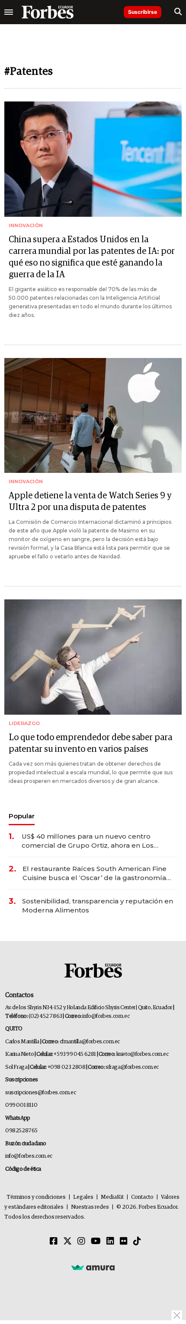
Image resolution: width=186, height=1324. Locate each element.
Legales (83, 1197)
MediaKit (112, 1197)
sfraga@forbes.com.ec (132, 1067)
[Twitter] (67, 1241)
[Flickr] (124, 1241)
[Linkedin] (110, 1241)
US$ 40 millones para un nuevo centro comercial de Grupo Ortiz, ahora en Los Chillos (88, 841)
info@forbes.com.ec (105, 1016)
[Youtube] (96, 1241)
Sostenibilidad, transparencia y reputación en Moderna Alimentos (97, 905)
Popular (22, 816)
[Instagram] (81, 1241)
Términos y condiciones (36, 1197)
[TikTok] (137, 1241)
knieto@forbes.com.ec (142, 1054)
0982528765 (21, 1131)
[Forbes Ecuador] (48, 12)
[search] (178, 12)
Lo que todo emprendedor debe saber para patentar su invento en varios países (90, 743)
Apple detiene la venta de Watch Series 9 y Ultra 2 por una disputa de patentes (90, 501)
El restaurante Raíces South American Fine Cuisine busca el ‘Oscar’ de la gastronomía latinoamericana (94, 873)
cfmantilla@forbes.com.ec (90, 1042)
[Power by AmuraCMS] (93, 1267)
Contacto (142, 1197)
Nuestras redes (90, 1207)
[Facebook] (54, 1241)
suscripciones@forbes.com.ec (40, 1093)
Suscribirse (142, 12)
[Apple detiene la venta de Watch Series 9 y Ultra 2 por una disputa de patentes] (93, 415)
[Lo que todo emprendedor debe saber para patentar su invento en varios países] (93, 657)
